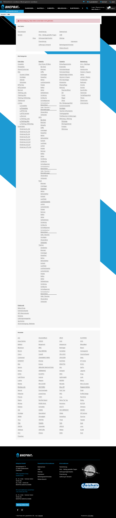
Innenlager (44, 74)
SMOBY (82, 410)
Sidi (19, 410)
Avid (60, 341)
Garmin (20, 367)
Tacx (19, 419)
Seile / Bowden (45, 234)
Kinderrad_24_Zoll (25, 142)
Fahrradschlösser (64, 72)
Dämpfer (43, 125)
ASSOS (41, 341)
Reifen (42, 87)
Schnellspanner (45, 100)
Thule (61, 419)
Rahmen (43, 151)
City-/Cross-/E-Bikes (45, 64)
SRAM (19, 416)
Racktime (83, 397)
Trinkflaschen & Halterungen (67, 116)
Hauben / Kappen (85, 72)
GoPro (82, 367)
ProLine (20, 397)
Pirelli (81, 390)
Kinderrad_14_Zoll (25, 131)
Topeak (82, 419)
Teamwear (83, 92)
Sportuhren (21, 321)
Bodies (82, 66)
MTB (40, 117)
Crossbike (21, 64)
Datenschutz (63, 31)
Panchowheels (43, 390)
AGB (60, 35)
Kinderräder (21, 126)
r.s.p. (60, 397)
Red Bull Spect (43, 400)
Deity (81, 357)
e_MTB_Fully (23, 111)
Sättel (42, 90)
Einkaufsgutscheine (65, 64)
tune (81, 423)
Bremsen (43, 69)
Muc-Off (61, 387)
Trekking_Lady (22, 92)
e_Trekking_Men (24, 121)
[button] (84, 2)
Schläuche (44, 98)
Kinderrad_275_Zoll (25, 147)
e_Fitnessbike (24, 108)
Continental (21, 357)
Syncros (82, 416)
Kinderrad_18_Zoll (25, 137)
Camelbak (62, 351)
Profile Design (84, 393)
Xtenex (41, 433)
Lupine (20, 380)
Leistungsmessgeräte (24, 318)
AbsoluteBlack (43, 338)
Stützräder (23, 82)
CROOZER (62, 357)
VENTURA (42, 429)
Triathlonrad (21, 100)
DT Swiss (83, 361)
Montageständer (66, 124)
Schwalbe (41, 406)
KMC (60, 374)
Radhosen (83, 82)
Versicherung (42, 31)
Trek (19, 423)
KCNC (19, 374)
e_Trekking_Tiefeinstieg (26, 124)
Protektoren (83, 79)
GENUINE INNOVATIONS (46, 367)
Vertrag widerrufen (23, 505)
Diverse (41, 361)
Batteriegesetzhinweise (66, 44)
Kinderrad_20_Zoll (25, 139)
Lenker (43, 146)
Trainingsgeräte (64, 113)
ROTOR (82, 403)
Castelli (41, 354)
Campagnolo (84, 351)
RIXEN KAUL (42, 403)
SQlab (61, 413)
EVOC (82, 364)
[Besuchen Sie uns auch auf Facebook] (17, 509)
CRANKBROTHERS (44, 357)
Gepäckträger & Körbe (66, 74)
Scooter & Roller (24, 74)
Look (81, 377)
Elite (19, 364)
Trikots (82, 98)
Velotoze (20, 429)
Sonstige (20, 413)
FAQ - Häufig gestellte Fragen (47, 35)
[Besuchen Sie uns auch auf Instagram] (22, 509)
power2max (42, 393)
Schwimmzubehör (64, 105)
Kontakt (104, 2)
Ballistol (20, 344)
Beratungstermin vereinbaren (29, 2)
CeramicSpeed (84, 354)
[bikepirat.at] (10, 7)
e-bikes (20, 103)
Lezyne (41, 377)
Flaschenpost (93, 2)
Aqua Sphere (22, 341)
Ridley (82, 400)
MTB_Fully (21, 85)
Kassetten (43, 77)
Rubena (20, 406)
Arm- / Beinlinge (85, 64)
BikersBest (83, 344)
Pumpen (64, 126)
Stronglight (42, 416)
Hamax (20, 370)
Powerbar (21, 436)
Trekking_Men (22, 95)
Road (40, 181)
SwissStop (62, 416)
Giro (60, 367)
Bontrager (62, 347)
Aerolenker (44, 247)
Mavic (82, 380)
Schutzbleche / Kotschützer (45, 104)
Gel (62, 92)
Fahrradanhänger (64, 69)
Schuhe (82, 85)
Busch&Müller (43, 351)
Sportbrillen (83, 90)
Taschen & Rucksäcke (65, 111)
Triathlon (41, 245)
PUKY (40, 397)
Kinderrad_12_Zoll (25, 129)
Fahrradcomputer (23, 310)
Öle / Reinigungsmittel (65, 103)
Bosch (82, 347)
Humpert (62, 370)
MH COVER (42, 383)
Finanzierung (42, 41)
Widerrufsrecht (63, 48)
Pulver (63, 95)
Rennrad (20, 90)
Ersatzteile (62, 66)
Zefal (60, 433)
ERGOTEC (62, 364)
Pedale (43, 85)
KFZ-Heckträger (64, 79)
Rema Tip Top (63, 400)
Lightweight (63, 377)
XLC (19, 433)
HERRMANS (42, 370)
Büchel (20, 351)
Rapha (20, 400)
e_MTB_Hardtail (24, 113)
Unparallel (41, 426)
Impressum (74, 41)
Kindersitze (62, 82)
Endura (41, 364)
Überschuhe (83, 100)
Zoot (81, 433)
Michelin (61, 383)
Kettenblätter (44, 138)
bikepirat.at (62, 344)
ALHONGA (83, 338)
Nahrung (62, 87)
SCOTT (61, 406)
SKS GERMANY (64, 410)
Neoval (20, 390)
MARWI (61, 380)
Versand (40, 515)
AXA (81, 341)
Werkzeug (65, 129)
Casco (19, 354)
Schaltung (44, 95)
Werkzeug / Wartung (65, 118)
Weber (61, 429)
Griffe (42, 72)
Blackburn (21, 347)
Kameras (20, 316)
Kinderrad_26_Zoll (25, 144)
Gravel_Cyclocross (23, 69)
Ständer (22, 79)
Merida (20, 383)
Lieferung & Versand (45, 44)
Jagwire (82, 370)
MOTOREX (42, 387)
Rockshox (62, 403)
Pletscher (20, 393)
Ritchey (20, 403)
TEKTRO (41, 419)
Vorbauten (44, 114)
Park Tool (62, 390)
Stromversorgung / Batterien (26, 323)
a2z (19, 338)
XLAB (82, 429)
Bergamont (42, 344)
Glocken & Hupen (64, 77)
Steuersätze (44, 112)
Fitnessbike (21, 66)
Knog (81, 374)
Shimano (82, 406)
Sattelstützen (44, 92)
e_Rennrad (23, 116)
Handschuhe (84, 69)
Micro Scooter (84, 383)
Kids (19, 72)
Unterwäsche (84, 103)
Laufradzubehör (45, 82)
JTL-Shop (90, 515)
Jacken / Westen (85, 77)
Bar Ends (43, 66)
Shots (63, 100)
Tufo (60, 423)
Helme (82, 74)
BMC (40, 347)
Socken (82, 87)
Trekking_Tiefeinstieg (24, 98)
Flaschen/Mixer (66, 90)
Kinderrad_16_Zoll (25, 134)
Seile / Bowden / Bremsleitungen (45, 108)
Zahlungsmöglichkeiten (45, 38)
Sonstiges (23, 77)
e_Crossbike (23, 105)
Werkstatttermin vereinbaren (11, 2)
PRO (60, 393)
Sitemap (61, 38)
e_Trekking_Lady (25, 118)
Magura (41, 380)
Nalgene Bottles (85, 387)
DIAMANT (21, 361)
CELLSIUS (62, 354)
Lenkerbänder (45, 207)
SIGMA (41, 410)
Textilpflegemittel (85, 95)
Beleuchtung (21, 308)
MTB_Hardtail (22, 87)
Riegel (63, 98)
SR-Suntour (83, 413)
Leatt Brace (21, 377)
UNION (20, 426)
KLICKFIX (41, 374)
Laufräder (43, 143)
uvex (81, 426)
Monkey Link (21, 387)
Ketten (42, 79)
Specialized (42, 413)
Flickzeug (64, 121)
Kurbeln (43, 140)
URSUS (61, 426)
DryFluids (62, 361)
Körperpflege (63, 85)
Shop (113, 2)
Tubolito (41, 423)
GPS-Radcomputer (23, 313)
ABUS (61, 338)
